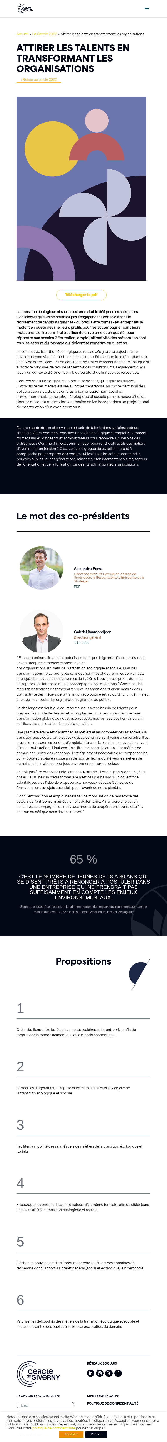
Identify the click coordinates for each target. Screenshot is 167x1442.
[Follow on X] (109, 1373)
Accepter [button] (71, 1434)
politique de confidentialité (53, 1428)
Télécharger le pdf (81, 295)
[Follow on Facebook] (118, 1373)
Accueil (22, 34)
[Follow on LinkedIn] (90, 1373)
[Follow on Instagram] (100, 1373)
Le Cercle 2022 (44, 34)
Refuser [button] (96, 1434)
